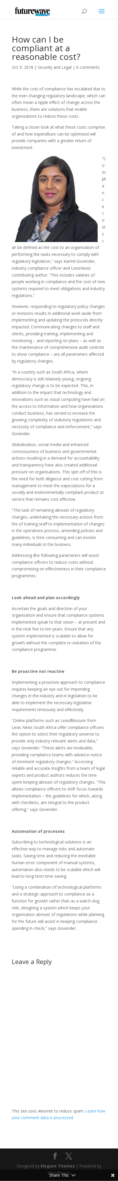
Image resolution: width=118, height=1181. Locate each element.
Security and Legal (55, 67)
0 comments (88, 67)
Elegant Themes (58, 1166)
